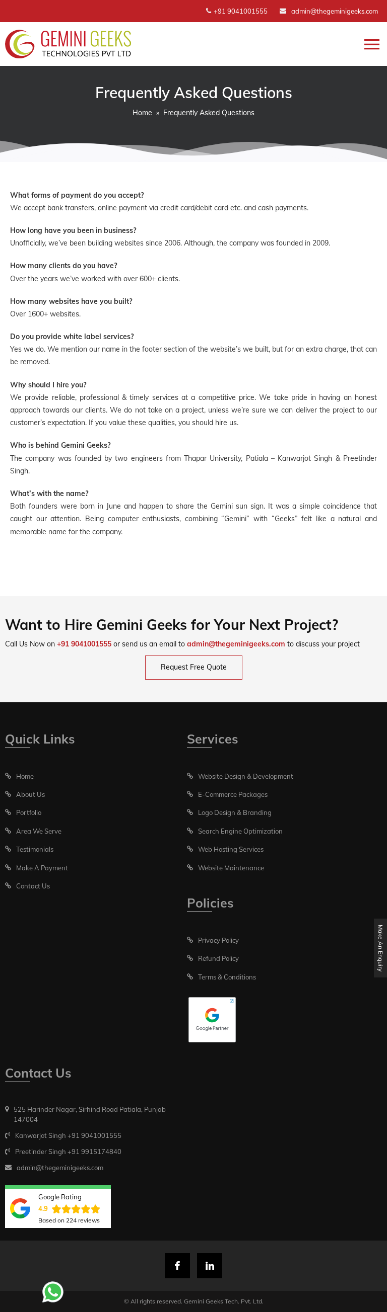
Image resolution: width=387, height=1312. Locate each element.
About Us (30, 794)
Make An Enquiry (380, 948)
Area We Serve (38, 831)
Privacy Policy (218, 940)
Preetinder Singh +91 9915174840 (68, 1151)
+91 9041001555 (241, 11)
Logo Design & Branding (235, 812)
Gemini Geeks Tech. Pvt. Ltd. (224, 1301)
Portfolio (28, 812)
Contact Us (33, 886)
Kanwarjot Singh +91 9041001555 (68, 1135)
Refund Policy (218, 958)
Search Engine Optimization (240, 831)
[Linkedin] (209, 1265)
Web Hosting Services (231, 849)
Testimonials (34, 849)
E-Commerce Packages (233, 794)
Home (142, 112)
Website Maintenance (231, 868)
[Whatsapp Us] (53, 1291)
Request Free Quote (194, 667)
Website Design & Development (245, 776)
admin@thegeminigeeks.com (334, 11)
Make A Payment (42, 868)
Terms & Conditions (227, 977)
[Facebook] (177, 1265)
